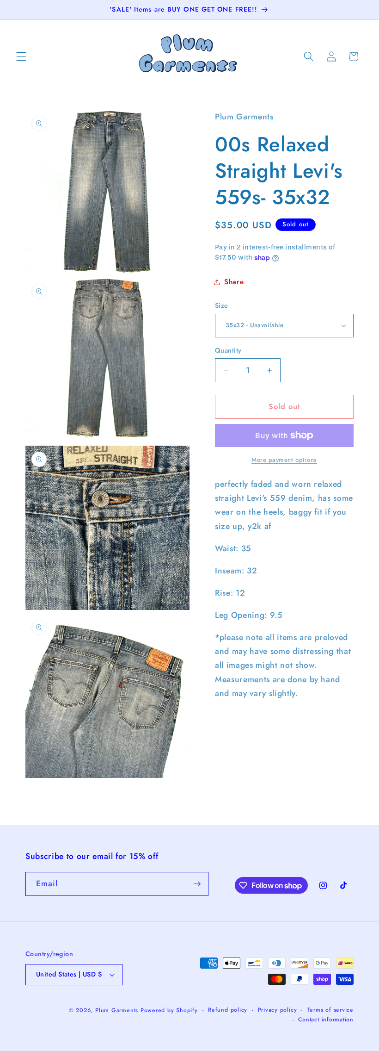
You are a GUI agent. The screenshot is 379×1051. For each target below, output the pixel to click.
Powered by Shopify (169, 1010)
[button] (21, 56)
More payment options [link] (284, 459)
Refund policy (227, 1010)
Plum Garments (116, 1010)
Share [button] (234, 282)
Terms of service (330, 1010)
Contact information (326, 1019)
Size (221, 305)
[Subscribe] (197, 884)
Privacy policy (277, 1010)
